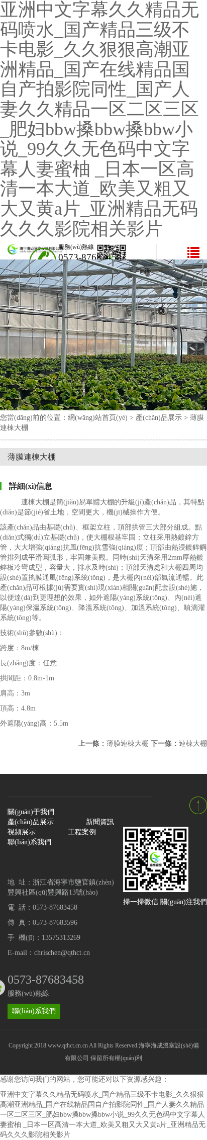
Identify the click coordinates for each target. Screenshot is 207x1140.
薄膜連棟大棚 (113, 743)
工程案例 (82, 832)
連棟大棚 (179, 743)
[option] (103, 334)
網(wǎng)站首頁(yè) (98, 417)
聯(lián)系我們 (29, 842)
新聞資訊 (100, 822)
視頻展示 (22, 832)
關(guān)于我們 (31, 812)
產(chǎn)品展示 (159, 417)
